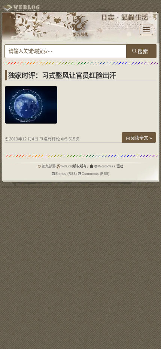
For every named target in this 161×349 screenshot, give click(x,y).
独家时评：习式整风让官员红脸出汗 (62, 75)
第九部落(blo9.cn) (57, 166)
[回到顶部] (151, 325)
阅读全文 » (141, 138)
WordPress (106, 166)
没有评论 (51, 139)
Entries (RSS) (66, 174)
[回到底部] (151, 339)
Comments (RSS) (95, 174)
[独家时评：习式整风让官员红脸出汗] (31, 122)
